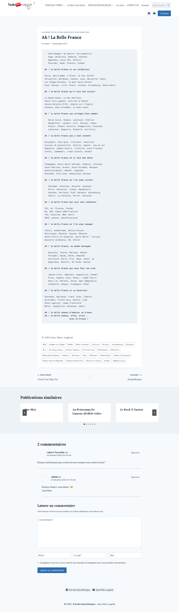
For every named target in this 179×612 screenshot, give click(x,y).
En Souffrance (135, 377)
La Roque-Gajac (56, 350)
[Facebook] (149, 13)
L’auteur (145, 5)
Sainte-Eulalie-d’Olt (74, 361)
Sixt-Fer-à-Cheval (93, 361)
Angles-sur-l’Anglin (57, 344)
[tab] (84, 424)
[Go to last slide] (25, 412)
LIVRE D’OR (133, 5)
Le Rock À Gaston (131, 409)
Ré (84, 355)
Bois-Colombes (82, 344)
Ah (44, 344)
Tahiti (107, 361)
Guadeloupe (117, 344)
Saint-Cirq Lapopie (122, 355)
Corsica (95, 344)
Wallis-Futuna (119, 361)
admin (47, 44)
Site (112, 555)
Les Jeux (120, 5)
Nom (42, 555)
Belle (70, 344)
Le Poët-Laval (88, 350)
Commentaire (46, 519)
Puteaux (76, 355)
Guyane (129, 344)
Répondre (135, 453)
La (44, 350)
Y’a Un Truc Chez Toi (47, 377)
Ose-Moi (30, 409)
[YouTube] (154, 13)
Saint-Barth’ (105, 355)
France (106, 344)
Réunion (93, 355)
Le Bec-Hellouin (72, 350)
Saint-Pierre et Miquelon (53, 361)
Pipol (54, 32)
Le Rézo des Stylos (76, 5)
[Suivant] (154, 412)
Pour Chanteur (65, 32)
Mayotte (115, 350)
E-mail (78, 555)
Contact (164, 13)
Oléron (65, 355)
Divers (47, 32)
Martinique (103, 350)
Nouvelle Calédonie (51, 355)
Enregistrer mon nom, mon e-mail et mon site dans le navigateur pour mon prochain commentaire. (83, 562)
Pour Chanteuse (81, 32)
